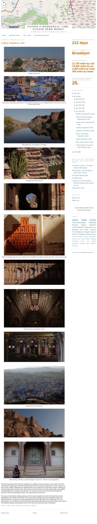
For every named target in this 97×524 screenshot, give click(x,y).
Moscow (75, 234)
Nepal (83, 225)
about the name (14, 35)
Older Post (63, 513)
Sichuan (88, 234)
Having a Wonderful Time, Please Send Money (48, 27)
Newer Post (5, 513)
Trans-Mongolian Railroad (84, 223)
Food (94, 227)
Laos (78, 239)
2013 (75, 96)
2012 (75, 152)
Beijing (94, 234)
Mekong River (84, 243)
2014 (75, 93)
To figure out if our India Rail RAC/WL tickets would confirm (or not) (83, 183)
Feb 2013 (79, 108)
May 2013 (79, 99)
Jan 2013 (79, 111)
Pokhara (93, 243)
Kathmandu (92, 236)
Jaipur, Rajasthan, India (84, 139)
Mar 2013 (79, 105)
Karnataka (75, 243)
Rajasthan (27, 505)
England (93, 232)
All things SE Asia (78, 188)
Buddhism (79, 232)
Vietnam (92, 225)
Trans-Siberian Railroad (82, 227)
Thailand (93, 229)
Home (35, 513)
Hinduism (80, 236)
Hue (88, 241)
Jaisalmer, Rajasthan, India (85, 130)
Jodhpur (19, 505)
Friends (74, 236)
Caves (83, 241)
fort (8, 505)
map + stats (27, 35)
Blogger (88, 210)
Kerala (74, 239)
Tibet (73, 232)
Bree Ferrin (76, 198)
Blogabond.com (90, 252)
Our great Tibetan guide (80, 175)
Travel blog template (76, 252)
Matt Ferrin (75, 200)
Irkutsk (94, 241)
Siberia (88, 239)
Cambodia (75, 241)
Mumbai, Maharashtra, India (85, 114)
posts (4, 35)
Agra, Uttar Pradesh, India (84, 142)
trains (34, 505)
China (93, 220)
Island (86, 236)
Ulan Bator (84, 229)
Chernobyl (75, 245)
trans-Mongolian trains (41, 35)
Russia (75, 225)
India (13, 505)
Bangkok (93, 239)
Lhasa (83, 239)
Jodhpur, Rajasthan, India (12, 43)
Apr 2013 (79, 102)
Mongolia (75, 229)
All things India (77, 178)
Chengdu (86, 232)
